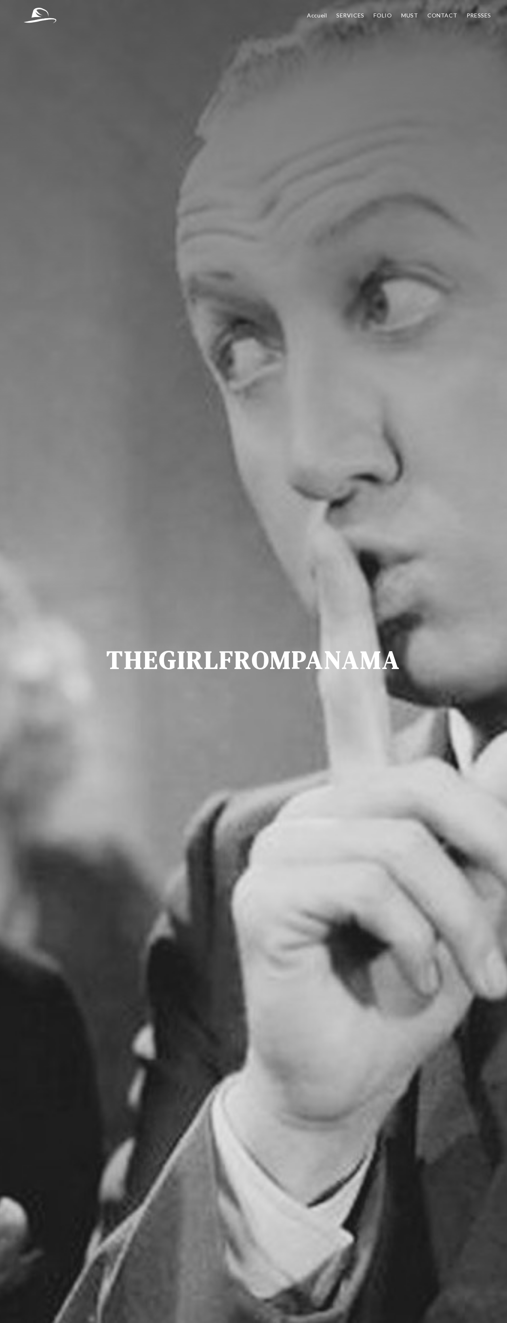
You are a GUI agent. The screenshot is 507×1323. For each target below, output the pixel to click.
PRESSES (479, 15)
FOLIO (383, 15)
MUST (409, 15)
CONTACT (442, 15)
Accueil (317, 15)
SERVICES (350, 15)
